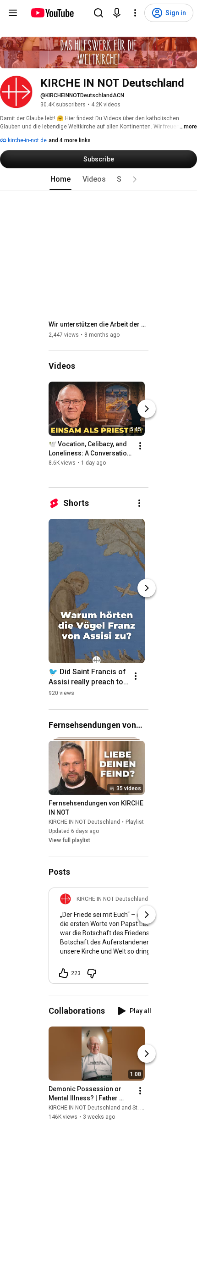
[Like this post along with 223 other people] (63, 973)
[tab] (60, 179)
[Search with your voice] (117, 13)
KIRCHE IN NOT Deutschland (84, 822)
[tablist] (98, 179)
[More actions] (140, 446)
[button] (135, 179)
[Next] (146, 409)
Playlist (135, 822)
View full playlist (69, 841)
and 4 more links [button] (70, 140)
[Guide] (12, 12)
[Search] (98, 12)
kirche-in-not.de (26, 140)
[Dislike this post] (91, 973)
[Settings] (135, 12)
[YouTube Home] (52, 13)
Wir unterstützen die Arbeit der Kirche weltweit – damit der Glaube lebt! (99, 324)
